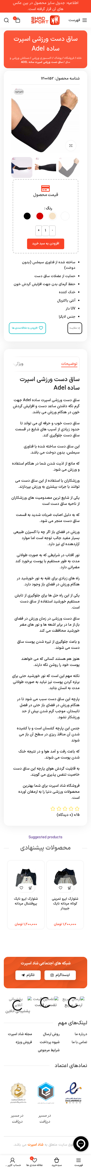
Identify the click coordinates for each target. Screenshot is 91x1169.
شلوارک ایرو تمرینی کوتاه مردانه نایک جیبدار (65, 903)
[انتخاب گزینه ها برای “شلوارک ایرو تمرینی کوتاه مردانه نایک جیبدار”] (69, 887)
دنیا (49, 792)
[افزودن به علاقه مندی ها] (60, 887)
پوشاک (58, 58)
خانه (79, 58)
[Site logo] (45, 20)
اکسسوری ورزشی (42, 58)
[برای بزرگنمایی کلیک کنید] (71, 146)
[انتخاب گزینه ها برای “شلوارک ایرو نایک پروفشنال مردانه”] (30, 887)
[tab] (69, 364)
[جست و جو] (6, 20)
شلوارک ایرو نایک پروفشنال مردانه (26, 901)
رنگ (49, 208)
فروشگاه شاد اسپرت (64, 786)
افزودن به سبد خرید (45, 243)
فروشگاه (69, 58)
